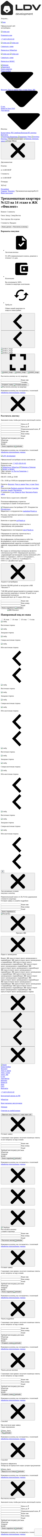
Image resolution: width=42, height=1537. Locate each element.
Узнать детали (6, 227)
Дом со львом (20, 484)
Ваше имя (24, 380)
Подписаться (5, 509)
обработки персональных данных (13, 392)
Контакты (29, 492)
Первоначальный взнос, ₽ (30, 429)
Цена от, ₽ (25, 424)
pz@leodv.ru (20, 520)
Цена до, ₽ (25, 427)
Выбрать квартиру (18, 488)
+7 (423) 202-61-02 (19, 463)
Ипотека (28, 488)
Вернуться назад (7, 193)
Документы (17, 490)
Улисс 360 (4, 1075)
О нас (3, 106)
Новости (18, 492)
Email (23, 436)
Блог (23, 492)
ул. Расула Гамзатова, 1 (19, 471)
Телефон (24, 382)
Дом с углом (29, 484)
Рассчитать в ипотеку (20, 227)
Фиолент (11, 484)
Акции (10, 490)
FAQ (2, 1086)
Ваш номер (25, 434)
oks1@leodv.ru (28, 530)
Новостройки (6, 1067)
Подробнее (5, 189)
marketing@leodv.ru (30, 511)
